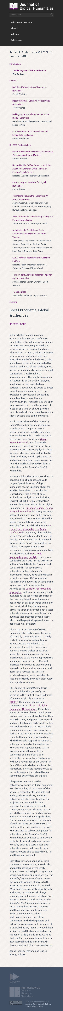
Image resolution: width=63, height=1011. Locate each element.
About (14, 28)
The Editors (18, 324)
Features (14, 80)
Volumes (15, 34)
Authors (13, 302)
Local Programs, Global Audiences (29, 70)
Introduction (15, 64)
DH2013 (14, 702)
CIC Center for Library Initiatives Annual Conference (31, 529)
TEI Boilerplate (19, 292)
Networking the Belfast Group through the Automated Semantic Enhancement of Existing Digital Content (31, 168)
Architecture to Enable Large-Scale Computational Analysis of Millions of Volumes (29, 233)
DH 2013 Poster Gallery (20, 145)
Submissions (16, 40)
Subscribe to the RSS (20, 22)
